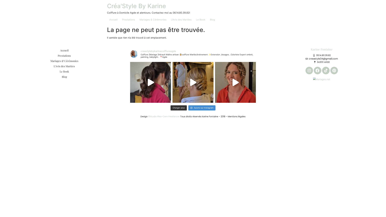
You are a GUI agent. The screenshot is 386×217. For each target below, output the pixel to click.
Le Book (200, 19)
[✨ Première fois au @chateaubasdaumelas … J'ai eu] (150, 82)
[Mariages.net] (321, 79)
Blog (212, 19)
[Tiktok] (326, 70)
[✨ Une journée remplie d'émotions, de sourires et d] (192, 82)
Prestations (128, 19)
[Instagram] (309, 70)
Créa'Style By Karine (136, 6)
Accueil (113, 19)
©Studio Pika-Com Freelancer (164, 116)
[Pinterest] (334, 70)
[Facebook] (317, 70)
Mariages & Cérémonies (152, 19)
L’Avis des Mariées (181, 19)
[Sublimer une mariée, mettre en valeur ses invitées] (235, 82)
